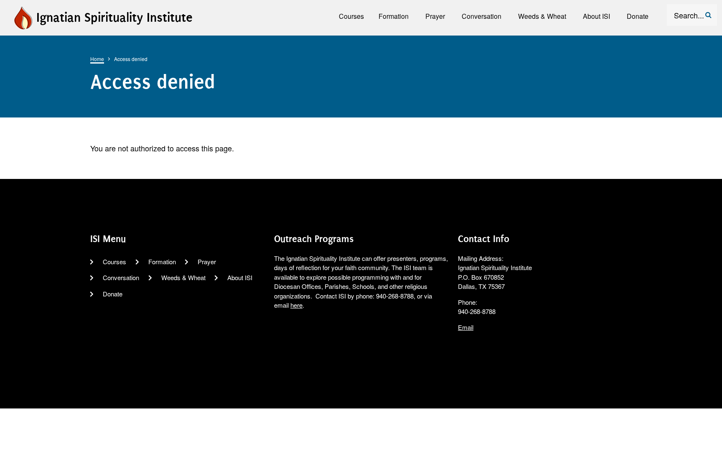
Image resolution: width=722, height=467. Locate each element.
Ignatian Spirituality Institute (114, 17)
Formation (162, 261)
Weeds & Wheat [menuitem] (542, 16)
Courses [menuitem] (351, 16)
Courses (114, 261)
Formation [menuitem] (394, 16)
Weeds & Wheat (183, 277)
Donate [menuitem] (637, 16)
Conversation (121, 277)
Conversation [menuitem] (481, 16)
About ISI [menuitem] (596, 16)
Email (465, 327)
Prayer (207, 261)
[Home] (22, 16)
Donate (112, 293)
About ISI (239, 277)
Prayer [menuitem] (435, 16)
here (296, 305)
